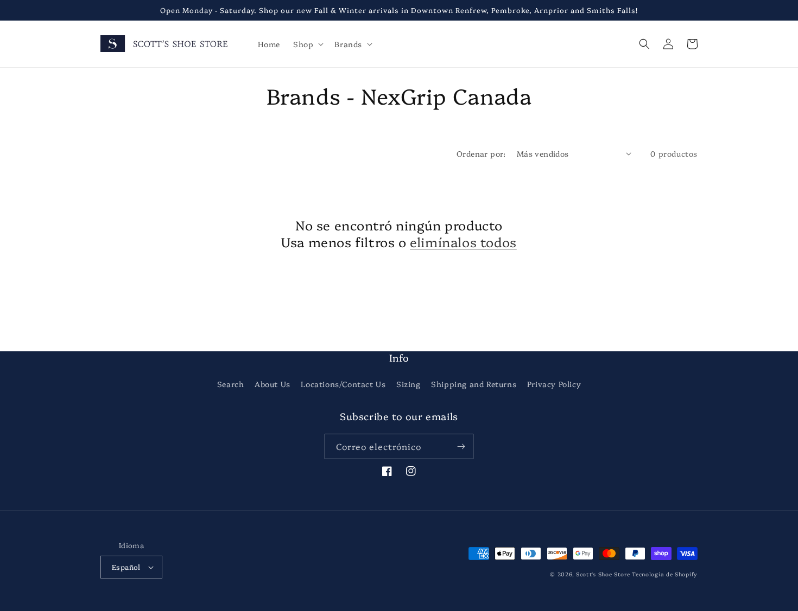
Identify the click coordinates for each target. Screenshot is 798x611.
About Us (272, 383)
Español (126, 566)
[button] (307, 44)
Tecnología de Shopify (665, 574)
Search (230, 383)
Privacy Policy (554, 383)
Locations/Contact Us (343, 383)
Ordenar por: (481, 153)
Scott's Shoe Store (603, 574)
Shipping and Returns (473, 383)
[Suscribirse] (461, 446)
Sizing (408, 383)
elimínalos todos (463, 241)
